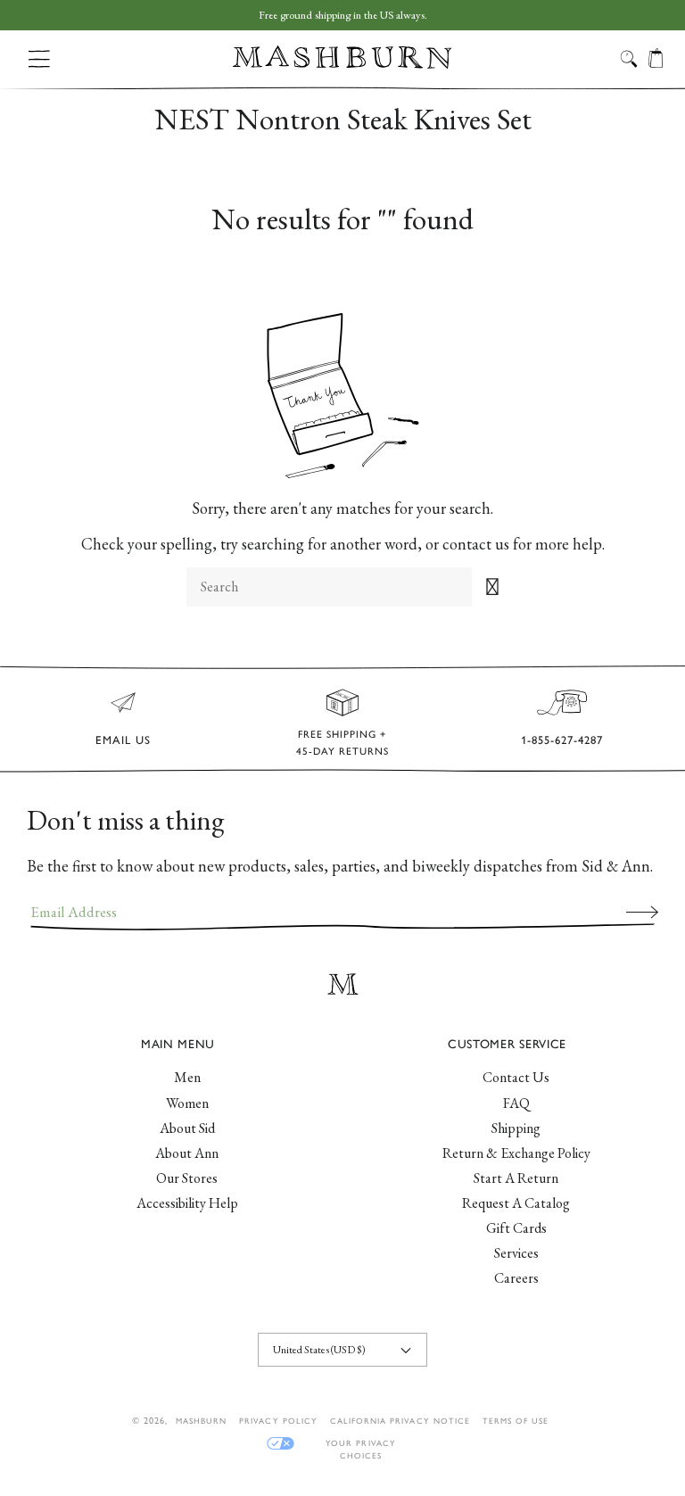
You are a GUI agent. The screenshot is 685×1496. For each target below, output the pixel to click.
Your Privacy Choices (360, 1444)
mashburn (201, 1421)
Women (187, 1103)
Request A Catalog (516, 1203)
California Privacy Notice (400, 1421)
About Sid (187, 1128)
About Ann (187, 1153)
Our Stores (187, 1178)
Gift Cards (516, 1228)
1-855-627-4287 (562, 740)
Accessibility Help (187, 1203)
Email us (123, 740)
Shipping (516, 1128)
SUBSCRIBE (642, 912)
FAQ (516, 1103)
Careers (516, 1278)
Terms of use (516, 1421)
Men (187, 1077)
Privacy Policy (278, 1421)
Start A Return (516, 1178)
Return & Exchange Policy (516, 1153)
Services (516, 1253)
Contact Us (516, 1077)
